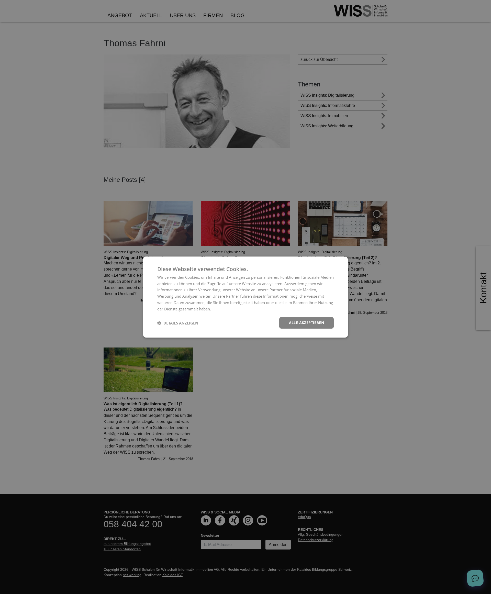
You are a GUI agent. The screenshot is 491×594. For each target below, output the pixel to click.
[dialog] (245, 297)
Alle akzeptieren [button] (306, 322)
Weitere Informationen (232, 308)
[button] (177, 323)
